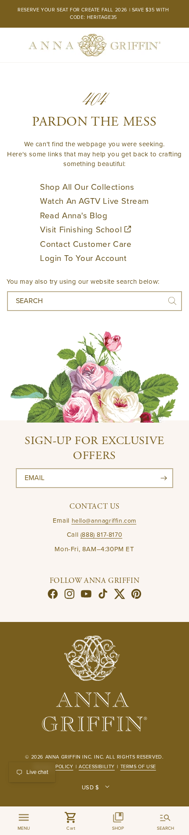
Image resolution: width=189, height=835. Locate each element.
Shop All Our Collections (87, 187)
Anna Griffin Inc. (69, 757)
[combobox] (94, 301)
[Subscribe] (163, 478)
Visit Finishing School (82, 230)
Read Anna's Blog (74, 215)
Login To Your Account (83, 258)
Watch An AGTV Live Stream (94, 201)
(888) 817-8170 (101, 535)
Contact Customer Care (86, 244)
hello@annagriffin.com (104, 520)
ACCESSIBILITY (97, 767)
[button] (71, 820)
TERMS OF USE (138, 767)
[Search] (172, 301)
